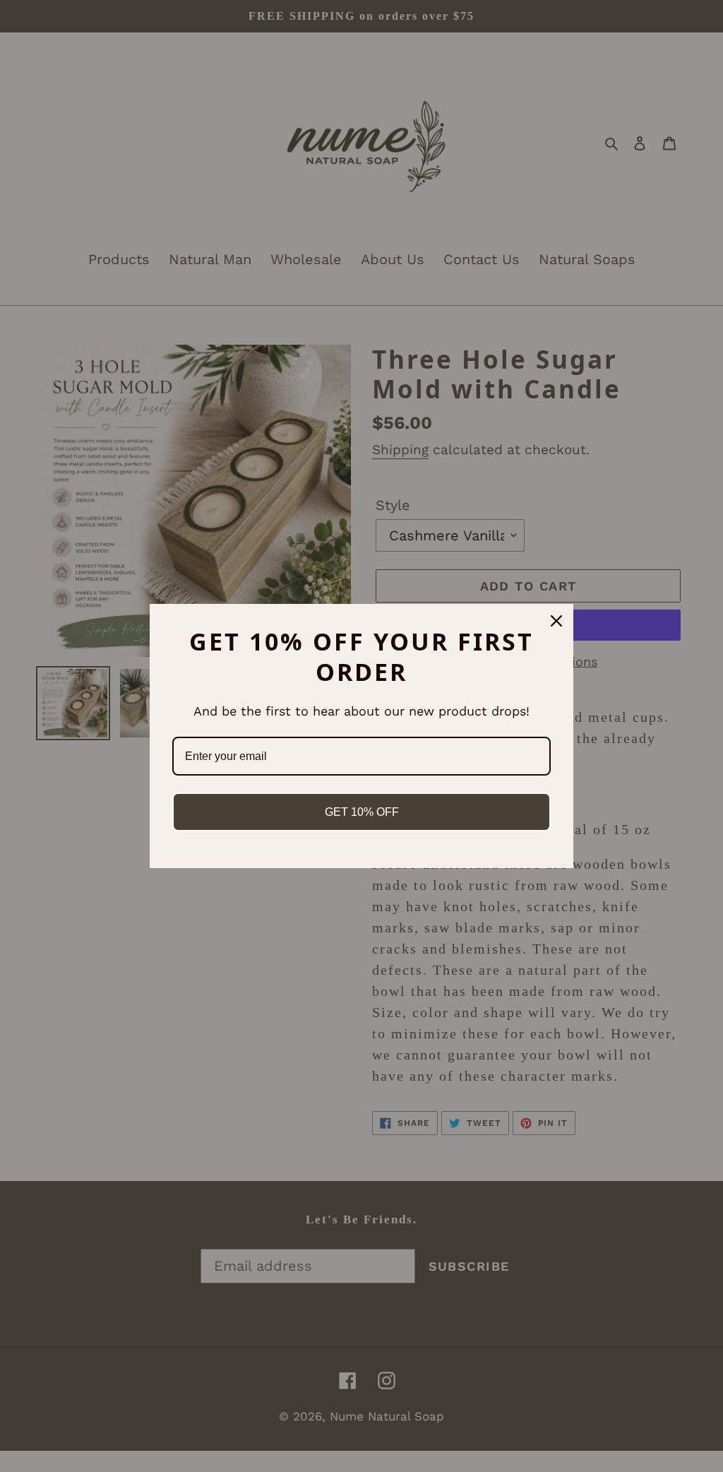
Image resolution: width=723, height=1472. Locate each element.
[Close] (556, 621)
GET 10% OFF (362, 812)
